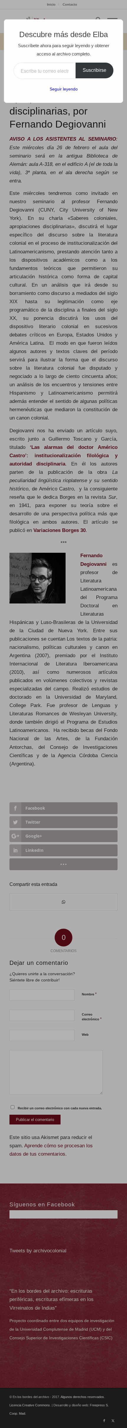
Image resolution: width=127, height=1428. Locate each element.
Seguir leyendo (64, 89)
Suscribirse (94, 70)
